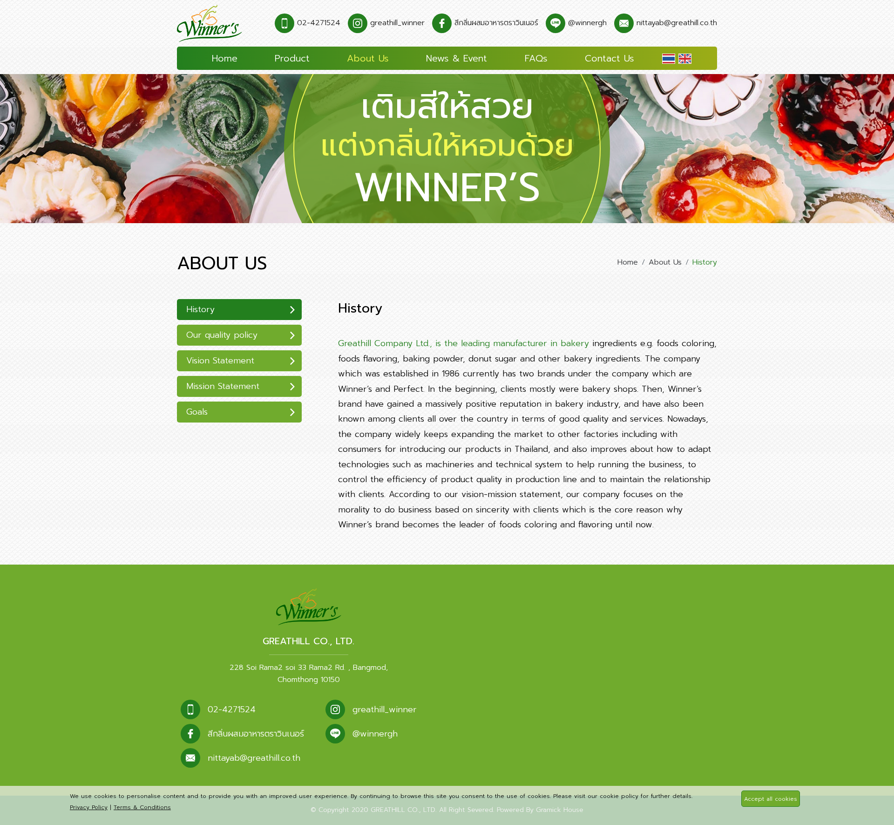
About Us (368, 58)
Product (292, 58)
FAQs (536, 58)
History (200, 309)
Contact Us (609, 58)
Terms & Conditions (142, 807)
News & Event (456, 58)
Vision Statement (220, 360)
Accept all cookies (770, 799)
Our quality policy (221, 334)
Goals (197, 411)
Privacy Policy (89, 807)
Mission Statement (222, 386)
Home (224, 58)
